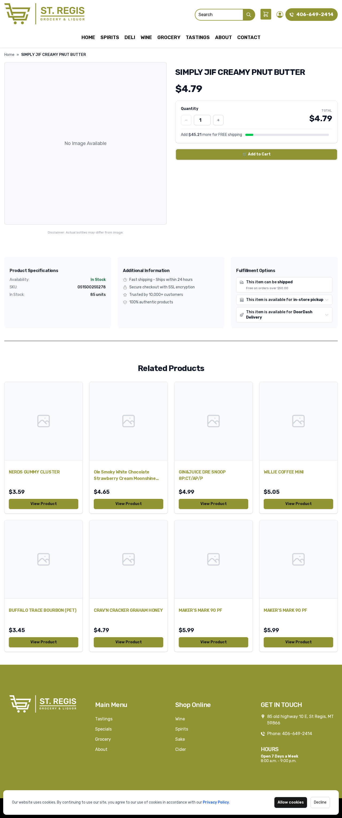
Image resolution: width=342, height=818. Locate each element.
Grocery (168, 37)
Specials (103, 729)
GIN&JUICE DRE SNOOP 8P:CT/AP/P (202, 475)
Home (88, 37)
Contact (249, 37)
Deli (130, 37)
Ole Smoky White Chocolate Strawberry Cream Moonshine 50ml (125, 475)
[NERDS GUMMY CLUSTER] (44, 421)
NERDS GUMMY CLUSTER (34, 472)
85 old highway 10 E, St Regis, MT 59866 (300, 719)
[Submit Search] (249, 15)
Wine (146, 37)
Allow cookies (291, 802)
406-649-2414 (314, 14)
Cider (180, 749)
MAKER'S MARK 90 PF (200, 610)
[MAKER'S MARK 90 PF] (213, 559)
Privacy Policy (216, 802)
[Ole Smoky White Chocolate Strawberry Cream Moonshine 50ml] (129, 421)
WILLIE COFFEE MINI (284, 472)
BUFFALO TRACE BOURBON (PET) (42, 610)
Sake (180, 739)
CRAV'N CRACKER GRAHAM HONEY (128, 610)
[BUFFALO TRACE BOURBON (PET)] (44, 559)
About (223, 37)
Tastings (198, 37)
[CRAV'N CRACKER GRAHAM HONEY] (129, 559)
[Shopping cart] (266, 14)
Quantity (189, 108)
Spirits (109, 37)
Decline (320, 802)
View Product (43, 504)
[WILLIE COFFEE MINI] (298, 421)
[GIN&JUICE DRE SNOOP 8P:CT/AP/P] (213, 421)
